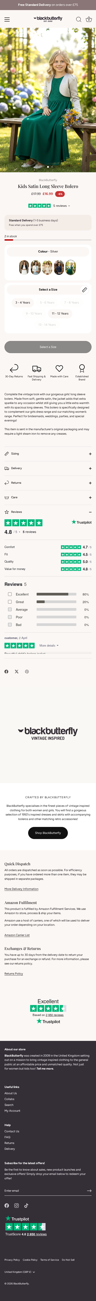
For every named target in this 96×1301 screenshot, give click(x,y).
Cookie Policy (30, 1259)
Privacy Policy (12, 1259)
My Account (12, 1110)
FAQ (7, 1137)
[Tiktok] (26, 1205)
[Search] (79, 20)
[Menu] (7, 19)
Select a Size (48, 289)
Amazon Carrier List (17, 935)
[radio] (24, 267)
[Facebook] (6, 1205)
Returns (15, 482)
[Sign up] (89, 1191)
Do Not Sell (68, 1259)
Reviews (16, 511)
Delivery (16, 468)
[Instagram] (16, 1205)
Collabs (9, 1099)
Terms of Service (49, 1259)
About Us (10, 1093)
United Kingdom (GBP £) (17, 1272)
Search (8, 1105)
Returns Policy (13, 973)
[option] (48, 5)
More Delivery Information (21, 889)
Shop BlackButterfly (48, 833)
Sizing (14, 453)
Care (13, 497)
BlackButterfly (48, 180)
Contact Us (11, 1131)
